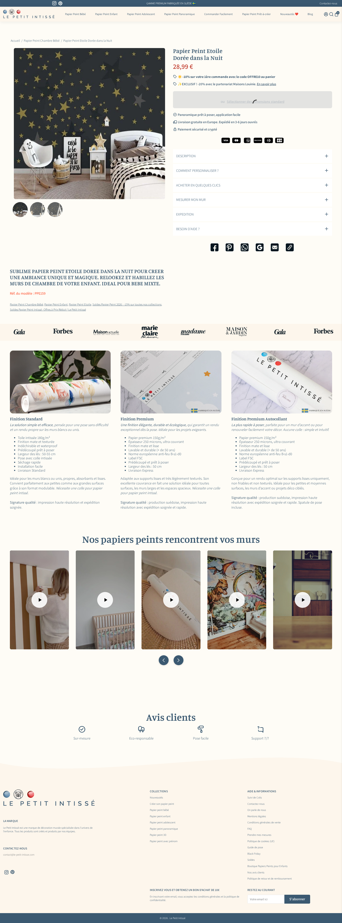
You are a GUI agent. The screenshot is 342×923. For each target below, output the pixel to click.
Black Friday (253, 853)
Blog (310, 14)
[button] (164, 660)
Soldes (251, 860)
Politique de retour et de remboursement (269, 878)
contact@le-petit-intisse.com (18, 854)
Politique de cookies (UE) (261, 841)
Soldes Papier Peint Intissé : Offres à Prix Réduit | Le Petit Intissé (48, 309)
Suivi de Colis (254, 797)
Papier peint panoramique (164, 828)
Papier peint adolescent (162, 822)
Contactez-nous (328, 3)
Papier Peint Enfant (106, 14)
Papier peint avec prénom (164, 841)
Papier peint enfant (160, 816)
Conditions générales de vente (264, 822)
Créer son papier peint (162, 804)
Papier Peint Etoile (80, 304)
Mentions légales (256, 816)
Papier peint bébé (159, 810)
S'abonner (297, 899)
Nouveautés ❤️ (289, 14)
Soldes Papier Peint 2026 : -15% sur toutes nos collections (127, 304)
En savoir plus (266, 84)
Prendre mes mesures (259, 835)
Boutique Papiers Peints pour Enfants (267, 866)
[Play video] (39, 600)
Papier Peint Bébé (75, 14)
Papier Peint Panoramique (179, 14)
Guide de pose (255, 847)
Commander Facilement (218, 14)
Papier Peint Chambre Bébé (26, 304)
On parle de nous (256, 810)
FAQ (249, 828)
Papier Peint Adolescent (141, 14)
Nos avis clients (255, 872)
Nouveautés (156, 797)
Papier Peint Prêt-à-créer (256, 14)
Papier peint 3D (158, 835)
